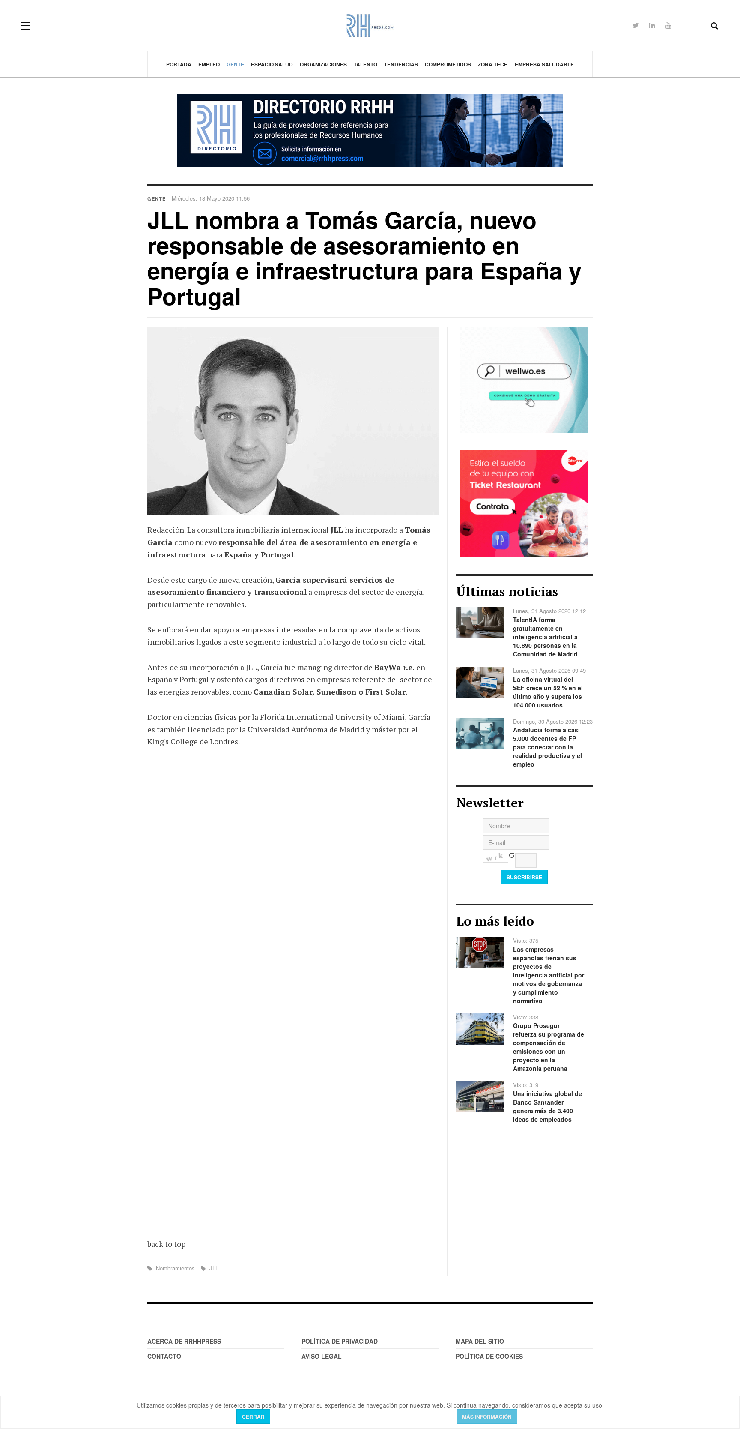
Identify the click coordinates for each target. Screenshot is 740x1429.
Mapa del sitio (480, 1341)
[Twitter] (636, 25)
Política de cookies (489, 1356)
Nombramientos (175, 1268)
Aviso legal (321, 1356)
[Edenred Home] (524, 503)
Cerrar (253, 1416)
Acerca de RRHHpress (184, 1341)
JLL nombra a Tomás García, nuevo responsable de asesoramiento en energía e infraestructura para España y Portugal (364, 257)
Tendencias (401, 64)
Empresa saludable (544, 64)
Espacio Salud (272, 64)
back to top (166, 1244)
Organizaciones (323, 64)
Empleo (209, 64)
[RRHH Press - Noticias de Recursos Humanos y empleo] (370, 25)
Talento (365, 64)
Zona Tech (493, 64)
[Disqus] (293, 880)
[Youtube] (668, 25)
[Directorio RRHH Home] (370, 130)
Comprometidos (448, 64)
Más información (487, 1416)
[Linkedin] (652, 25)
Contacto (164, 1356)
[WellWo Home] (524, 378)
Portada (178, 64)
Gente (235, 64)
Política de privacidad (339, 1341)
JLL (213, 1268)
